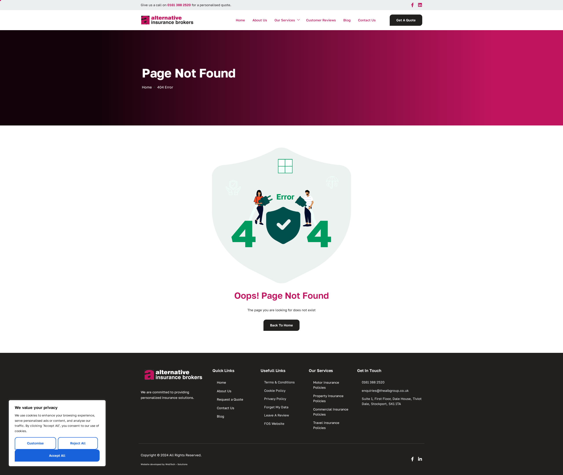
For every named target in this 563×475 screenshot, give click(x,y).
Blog (347, 20)
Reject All (78, 443)
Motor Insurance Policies (326, 384)
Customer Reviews (321, 20)
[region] (57, 433)
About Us (259, 20)
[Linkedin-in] (420, 459)
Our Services (284, 20)
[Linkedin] (420, 5)
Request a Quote (230, 399)
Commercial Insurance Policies (330, 411)
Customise (35, 443)
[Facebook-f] (412, 5)
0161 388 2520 (179, 5)
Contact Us (367, 20)
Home (240, 20)
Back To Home (281, 325)
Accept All (57, 455)
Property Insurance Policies (328, 398)
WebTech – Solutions (176, 464)
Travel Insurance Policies (326, 425)
